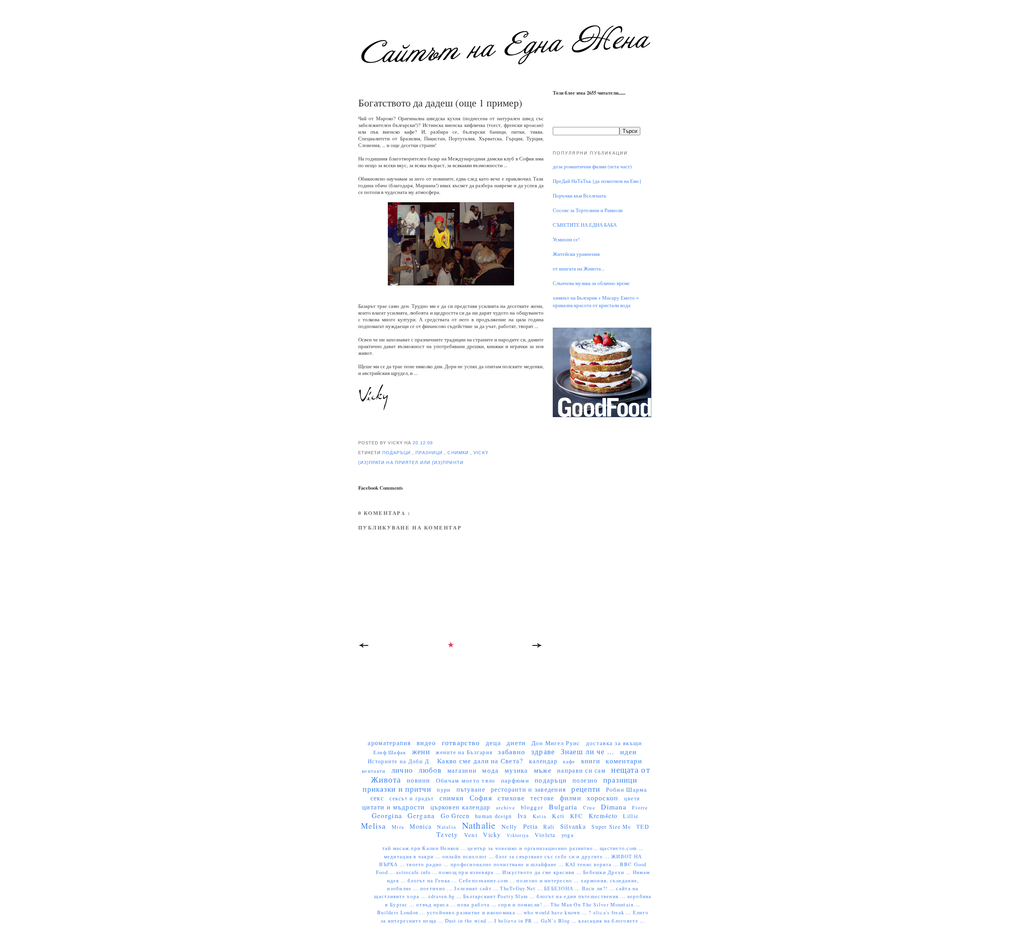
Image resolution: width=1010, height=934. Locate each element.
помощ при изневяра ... (470, 872)
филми (570, 797)
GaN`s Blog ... (559, 920)
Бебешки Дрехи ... (608, 872)
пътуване (470, 789)
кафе (569, 761)
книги (590, 760)
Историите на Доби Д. (399, 761)
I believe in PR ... (517, 920)
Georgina (387, 815)
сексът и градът (411, 798)
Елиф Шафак (389, 752)
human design (493, 816)
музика (516, 770)
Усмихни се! (566, 239)
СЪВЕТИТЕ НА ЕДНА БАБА (585, 225)
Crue (589, 807)
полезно (585, 780)
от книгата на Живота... (578, 268)
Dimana (614, 806)
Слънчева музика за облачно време (591, 283)
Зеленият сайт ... (477, 888)
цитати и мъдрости (393, 806)
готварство (461, 742)
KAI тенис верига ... (592, 864)
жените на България (464, 752)
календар (543, 761)
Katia (539, 816)
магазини (462, 770)
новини (418, 780)
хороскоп (602, 797)
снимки (458, 452)
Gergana (421, 815)
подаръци (397, 452)
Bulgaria (563, 806)
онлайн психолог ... (469, 856)
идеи (628, 751)
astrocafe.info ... (417, 872)
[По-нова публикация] (364, 647)
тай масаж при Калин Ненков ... (425, 848)
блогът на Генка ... (433, 880)
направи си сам (581, 770)
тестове (542, 798)
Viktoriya (518, 835)
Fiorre (640, 807)
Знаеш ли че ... (588, 751)
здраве (543, 751)
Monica (421, 826)
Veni (470, 835)
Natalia (446, 826)
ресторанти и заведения (528, 789)
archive (505, 807)
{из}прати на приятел (389, 462)
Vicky (480, 452)
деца (493, 742)
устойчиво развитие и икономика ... (475, 912)
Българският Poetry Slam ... (500, 896)
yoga (567, 835)
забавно (511, 751)
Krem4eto (603, 815)
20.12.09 (423, 442)
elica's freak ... (613, 912)
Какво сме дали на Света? (480, 760)
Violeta (545, 835)
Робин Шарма (626, 789)
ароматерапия (389, 742)
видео (426, 742)
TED (642, 826)
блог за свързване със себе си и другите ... (553, 856)
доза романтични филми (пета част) (592, 166)
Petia (530, 826)
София (480, 797)
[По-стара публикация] (538, 647)
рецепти (585, 789)
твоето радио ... (428, 864)
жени (421, 751)
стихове (511, 797)
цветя (632, 798)
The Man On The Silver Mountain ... (595, 904)
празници (429, 452)
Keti (558, 816)
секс (377, 798)
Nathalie (479, 825)
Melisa (373, 825)
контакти (373, 770)
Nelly (509, 826)
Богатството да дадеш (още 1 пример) (440, 102)
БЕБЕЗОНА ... (563, 888)
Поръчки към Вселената (579, 195)
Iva (522, 815)
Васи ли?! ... (599, 888)
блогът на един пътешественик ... (582, 896)
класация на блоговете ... (611, 920)
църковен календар (460, 807)
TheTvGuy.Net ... (522, 888)
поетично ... (437, 888)
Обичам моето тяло (466, 780)
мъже (543, 770)
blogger (532, 807)
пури (444, 789)
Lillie (630, 816)
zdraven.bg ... (445, 896)
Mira (398, 826)
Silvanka (573, 826)
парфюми (515, 780)
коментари (624, 760)
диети (516, 742)
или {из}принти (442, 462)
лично (402, 770)
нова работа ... (477, 904)
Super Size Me (611, 826)
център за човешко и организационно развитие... (534, 848)
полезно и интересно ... (548, 880)
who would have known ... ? (558, 912)
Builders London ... (401, 912)
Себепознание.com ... (488, 880)
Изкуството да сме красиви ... (542, 872)
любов (430, 770)
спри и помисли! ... (524, 904)
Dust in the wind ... (470, 920)
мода (490, 770)
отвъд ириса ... (436, 904)
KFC (576, 816)
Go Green (455, 815)
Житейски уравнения (576, 254)
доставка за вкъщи (614, 743)
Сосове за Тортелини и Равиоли (588, 210)
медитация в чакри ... (413, 856)
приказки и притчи (397, 789)
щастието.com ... (621, 848)
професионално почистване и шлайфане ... (508, 864)
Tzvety (447, 834)
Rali (548, 826)
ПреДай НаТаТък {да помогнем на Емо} (597, 181)
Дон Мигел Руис (555, 743)
